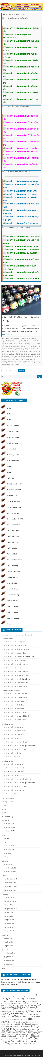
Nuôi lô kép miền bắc (27, 357)
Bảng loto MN (8, 942)
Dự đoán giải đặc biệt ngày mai (21, 1012)
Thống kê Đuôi (12, 554)
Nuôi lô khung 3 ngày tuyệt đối (26, 359)
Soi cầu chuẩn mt (7, 724)
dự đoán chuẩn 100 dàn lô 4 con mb (15, 686)
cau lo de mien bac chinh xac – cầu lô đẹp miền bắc (18, 635)
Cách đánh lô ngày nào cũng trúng (17, 349)
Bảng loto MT (8, 938)
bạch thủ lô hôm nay (32, 1002)
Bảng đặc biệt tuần (21, 1005)
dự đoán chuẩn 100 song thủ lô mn (15, 786)
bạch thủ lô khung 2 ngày (15, 338)
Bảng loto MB (8, 946)
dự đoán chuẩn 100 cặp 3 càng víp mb (16, 660)
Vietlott (4, 835)
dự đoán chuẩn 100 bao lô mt (13, 727)
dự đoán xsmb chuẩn (17, 1022)
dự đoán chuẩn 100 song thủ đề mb (15, 712)
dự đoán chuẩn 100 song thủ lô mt (15, 749)
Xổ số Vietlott (8, 853)
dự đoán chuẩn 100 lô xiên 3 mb (14, 705)
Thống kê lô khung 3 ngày (10, 364)
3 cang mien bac (5, 996)
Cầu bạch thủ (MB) (13, 501)
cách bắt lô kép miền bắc (19, 346)
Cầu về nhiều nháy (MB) (15, 519)
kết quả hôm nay (13, 426)
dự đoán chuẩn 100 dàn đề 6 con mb (16, 668)
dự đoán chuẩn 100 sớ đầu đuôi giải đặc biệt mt (19, 746)
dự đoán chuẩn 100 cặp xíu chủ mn (15, 768)
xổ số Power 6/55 (13, 461)
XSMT (9, 420)
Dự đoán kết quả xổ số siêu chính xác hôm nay (20, 1015)
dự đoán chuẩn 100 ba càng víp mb (15, 642)
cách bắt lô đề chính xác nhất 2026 (21, 319)
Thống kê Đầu (12, 548)
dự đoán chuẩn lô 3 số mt (12, 757)
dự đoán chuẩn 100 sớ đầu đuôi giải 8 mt (17, 742)
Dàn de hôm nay (27, 1009)
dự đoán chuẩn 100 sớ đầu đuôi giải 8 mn (17, 779)
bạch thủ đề (23, 1003)
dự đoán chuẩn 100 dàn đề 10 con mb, (16, 675)
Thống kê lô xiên (13, 536)
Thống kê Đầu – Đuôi (14, 560)
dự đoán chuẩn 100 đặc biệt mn (14, 772)
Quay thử (5, 950)
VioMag (10, 1055)
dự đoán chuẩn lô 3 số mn (12, 794)
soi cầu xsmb (11, 1036)
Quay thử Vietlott (13, 618)
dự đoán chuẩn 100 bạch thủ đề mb (15, 645)
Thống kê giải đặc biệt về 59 (11, 1043)
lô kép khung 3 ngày (30, 354)
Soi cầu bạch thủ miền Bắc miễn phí (28, 1032)
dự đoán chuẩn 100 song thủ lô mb (15, 720)
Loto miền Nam (12, 589)
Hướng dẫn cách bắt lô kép (14, 354)
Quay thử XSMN (12, 606)
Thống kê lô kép (12, 542)
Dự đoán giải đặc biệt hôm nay (12, 1011)
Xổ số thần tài (12, 496)
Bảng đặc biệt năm (32, 1003)
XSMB (9, 408)
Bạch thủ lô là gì (15, 1004)
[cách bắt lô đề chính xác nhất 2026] (21, 300)
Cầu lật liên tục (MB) (14, 507)
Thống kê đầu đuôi (13, 525)
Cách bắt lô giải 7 (26, 343)
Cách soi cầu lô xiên (33, 1005)
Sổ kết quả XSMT (13, 443)
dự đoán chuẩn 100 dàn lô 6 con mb (15, 694)
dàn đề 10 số (35, 1009)
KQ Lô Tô (5, 935)
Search (21, 371)
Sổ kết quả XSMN (13, 437)
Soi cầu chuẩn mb (7, 639)
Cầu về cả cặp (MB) (13, 513)
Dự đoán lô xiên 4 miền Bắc (13, 1019)
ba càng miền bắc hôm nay (18, 999)
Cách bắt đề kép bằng (13, 341)
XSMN (9, 414)
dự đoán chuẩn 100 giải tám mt (14, 738)
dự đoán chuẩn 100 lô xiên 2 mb (14, 701)
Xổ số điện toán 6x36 (14, 484)
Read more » (7, 334)
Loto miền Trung (13, 595)
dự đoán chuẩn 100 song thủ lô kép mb (16, 716)
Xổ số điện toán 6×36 (10, 872)
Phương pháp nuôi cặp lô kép (11, 362)
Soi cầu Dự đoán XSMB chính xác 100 (15, 1034)
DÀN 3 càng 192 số (8, 1007)
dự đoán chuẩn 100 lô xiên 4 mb (14, 709)
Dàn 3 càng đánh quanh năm (27, 1007)
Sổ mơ (9, 624)
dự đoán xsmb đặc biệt (12, 1024)
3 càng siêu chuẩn (30, 996)
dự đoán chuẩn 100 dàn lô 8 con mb (15, 697)
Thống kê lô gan (13, 531)
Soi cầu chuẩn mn (7, 761)
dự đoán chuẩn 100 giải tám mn (14, 775)
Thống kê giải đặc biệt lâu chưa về (19, 1039)
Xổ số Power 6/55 (9, 846)
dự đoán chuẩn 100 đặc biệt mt (14, 734)
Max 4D (9, 472)
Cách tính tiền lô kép (25, 351)
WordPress (36, 1055)
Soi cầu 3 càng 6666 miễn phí (20, 1031)
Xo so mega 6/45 (13, 455)
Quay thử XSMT (12, 612)
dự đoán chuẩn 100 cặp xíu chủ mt (15, 731)
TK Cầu (4, 876)
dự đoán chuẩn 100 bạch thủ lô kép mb (16, 649)
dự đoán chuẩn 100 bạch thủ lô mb (15, 653)
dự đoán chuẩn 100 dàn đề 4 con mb (16, 664)
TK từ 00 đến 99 (12, 577)
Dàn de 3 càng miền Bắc (11, 1008)
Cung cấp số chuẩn (8, 798)
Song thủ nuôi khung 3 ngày (31, 362)
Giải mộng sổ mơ (7, 802)
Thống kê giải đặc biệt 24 (20, 1039)
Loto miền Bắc (12, 583)
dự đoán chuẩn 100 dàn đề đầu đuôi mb (17, 679)
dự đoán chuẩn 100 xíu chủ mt (13, 753)
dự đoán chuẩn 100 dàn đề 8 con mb (16, 671)
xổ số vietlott (11, 449)
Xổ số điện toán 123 (14, 490)
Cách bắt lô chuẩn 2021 (28, 341)
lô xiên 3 (28, 1029)
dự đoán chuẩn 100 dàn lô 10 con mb (16, 683)
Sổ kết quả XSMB (13, 431)
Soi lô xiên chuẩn (24, 1036)
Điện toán (5, 861)
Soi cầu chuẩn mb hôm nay (11, 691)
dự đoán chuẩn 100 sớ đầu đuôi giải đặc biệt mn (19, 783)
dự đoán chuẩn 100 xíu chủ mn (14, 790)
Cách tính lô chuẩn (12, 351)
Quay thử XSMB (12, 601)
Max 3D (9, 466)
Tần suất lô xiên (29, 1043)
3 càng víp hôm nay (19, 996)
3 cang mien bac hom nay (17, 996)
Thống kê (10, 478)
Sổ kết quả (5, 820)
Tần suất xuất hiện (13, 571)
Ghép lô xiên (25, 1026)
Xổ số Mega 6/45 (9, 849)
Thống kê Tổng (12, 566)
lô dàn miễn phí (20, 1029)
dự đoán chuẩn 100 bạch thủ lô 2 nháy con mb (19, 657)
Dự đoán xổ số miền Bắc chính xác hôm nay (19, 1025)
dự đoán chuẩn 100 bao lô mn (13, 764)
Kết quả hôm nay (7, 817)
